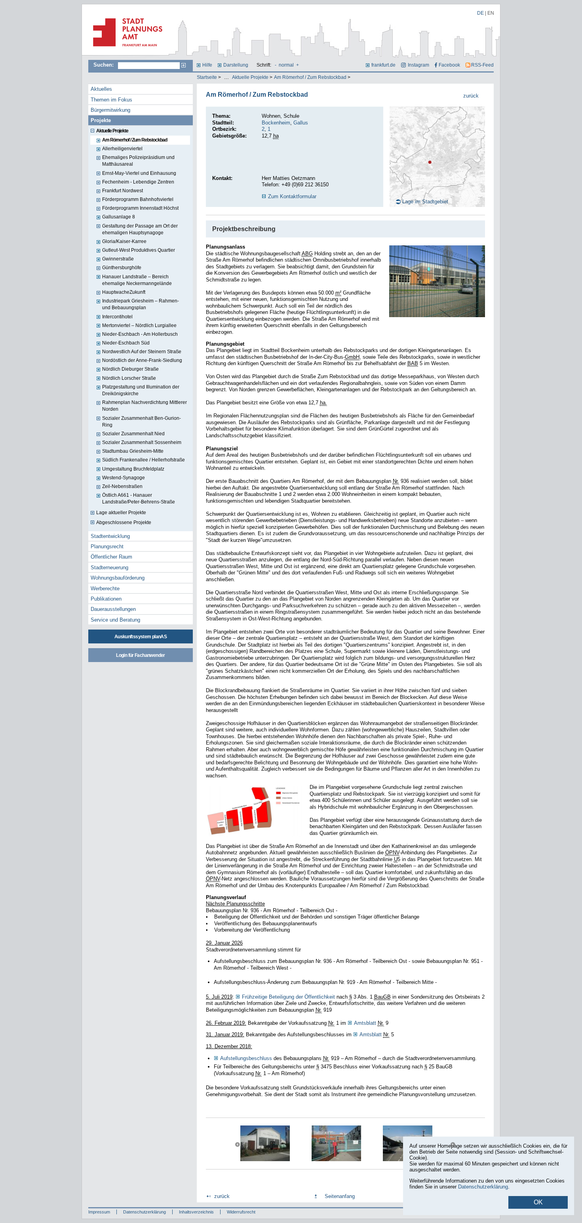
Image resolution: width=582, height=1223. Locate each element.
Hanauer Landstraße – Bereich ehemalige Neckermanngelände (137, 280)
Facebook (449, 65)
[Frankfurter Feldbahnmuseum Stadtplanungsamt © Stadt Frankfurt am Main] (265, 1143)
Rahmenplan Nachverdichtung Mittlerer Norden (144, 406)
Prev (237, 1144)
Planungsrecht (107, 546)
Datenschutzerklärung (144, 1212)
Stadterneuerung (109, 567)
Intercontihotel (117, 317)
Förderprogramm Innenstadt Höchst (140, 208)
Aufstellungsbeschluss (247, 1058)
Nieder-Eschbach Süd (126, 343)
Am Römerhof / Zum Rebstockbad (310, 77)
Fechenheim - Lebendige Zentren (138, 182)
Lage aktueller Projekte (121, 512)
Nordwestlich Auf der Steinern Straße (141, 351)
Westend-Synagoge (123, 477)
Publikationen (106, 599)
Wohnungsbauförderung (118, 578)
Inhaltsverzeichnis (196, 1212)
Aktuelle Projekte (250, 77)
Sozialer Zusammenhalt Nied (133, 433)
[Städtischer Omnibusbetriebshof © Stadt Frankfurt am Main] (437, 281)
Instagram (418, 65)
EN (490, 13)
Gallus (300, 123)
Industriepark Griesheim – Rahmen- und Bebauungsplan (140, 304)
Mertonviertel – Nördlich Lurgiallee (139, 325)
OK (538, 1202)
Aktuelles (101, 89)
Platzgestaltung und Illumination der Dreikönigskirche (140, 390)
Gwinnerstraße (118, 259)
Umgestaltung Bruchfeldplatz (133, 469)
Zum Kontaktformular (292, 196)
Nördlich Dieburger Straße (130, 369)
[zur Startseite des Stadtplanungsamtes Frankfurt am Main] (125, 50)
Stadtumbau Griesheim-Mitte (133, 451)
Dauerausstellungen (113, 609)
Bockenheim (276, 123)
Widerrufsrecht (241, 1212)
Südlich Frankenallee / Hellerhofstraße (143, 460)
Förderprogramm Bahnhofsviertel (137, 199)
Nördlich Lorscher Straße (129, 378)
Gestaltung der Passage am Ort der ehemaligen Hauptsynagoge (140, 229)
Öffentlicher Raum (111, 557)
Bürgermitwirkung (110, 110)
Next (452, 1144)
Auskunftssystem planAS (140, 636)
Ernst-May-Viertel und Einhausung (139, 173)
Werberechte (105, 588)
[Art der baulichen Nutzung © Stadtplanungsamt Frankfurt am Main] (254, 811)
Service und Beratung (115, 620)
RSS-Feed (482, 65)
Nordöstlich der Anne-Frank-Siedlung (142, 360)
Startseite (207, 77)
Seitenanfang (340, 1196)
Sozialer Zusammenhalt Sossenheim (141, 442)
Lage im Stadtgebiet (425, 202)
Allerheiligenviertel (122, 148)
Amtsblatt (365, 1023)
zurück (471, 96)
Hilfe (207, 65)
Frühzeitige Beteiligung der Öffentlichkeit (288, 997)
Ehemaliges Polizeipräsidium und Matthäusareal (138, 161)
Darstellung (235, 65)
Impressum (99, 1212)
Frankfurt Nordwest (122, 190)
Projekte (101, 120)
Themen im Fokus (111, 100)
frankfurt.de (383, 65)
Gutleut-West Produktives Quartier (138, 250)
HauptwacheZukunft (123, 292)
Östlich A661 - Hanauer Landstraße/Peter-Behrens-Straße (138, 498)
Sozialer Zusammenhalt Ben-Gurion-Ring (141, 421)
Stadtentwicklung (110, 536)
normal (286, 65)
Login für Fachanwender (140, 655)
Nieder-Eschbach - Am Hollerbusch (140, 334)
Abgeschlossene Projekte (123, 522)
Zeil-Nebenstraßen (122, 486)
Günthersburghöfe (121, 267)
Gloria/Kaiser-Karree (124, 241)
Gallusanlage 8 (118, 217)
